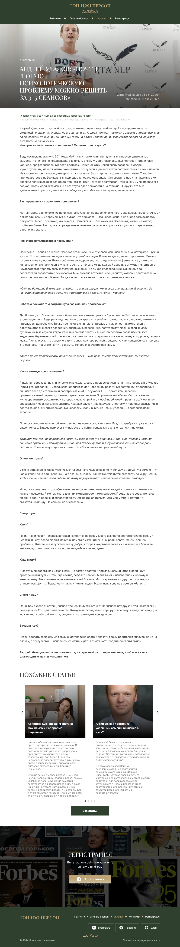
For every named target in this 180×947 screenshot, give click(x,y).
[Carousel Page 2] (88, 801)
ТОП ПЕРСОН (39, 917)
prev (22, 712)
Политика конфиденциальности (141, 940)
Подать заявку (93, 879)
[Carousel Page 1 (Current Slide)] (85, 801)
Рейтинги (55, 18)
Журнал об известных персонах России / (68, 115)
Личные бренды (78, 18)
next (157, 712)
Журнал (101, 18)
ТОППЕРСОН (90, 5)
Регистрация (122, 18)
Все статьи (90, 811)
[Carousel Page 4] (94, 801)
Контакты (134, 916)
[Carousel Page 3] (91, 801)
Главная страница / (32, 115)
